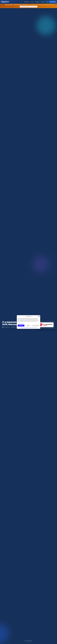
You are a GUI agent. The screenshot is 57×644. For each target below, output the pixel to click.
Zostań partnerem (52, 1)
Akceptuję (21, 325)
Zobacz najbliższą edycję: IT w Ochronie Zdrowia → (28, 6)
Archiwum (42, 1)
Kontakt (36, 327)
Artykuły (32, 1)
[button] (38, 316)
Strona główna (26, 1)
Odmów (28, 325)
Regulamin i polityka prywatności (30, 327)
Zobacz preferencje (35, 325)
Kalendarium (37, 1)
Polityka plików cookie (23, 327)
